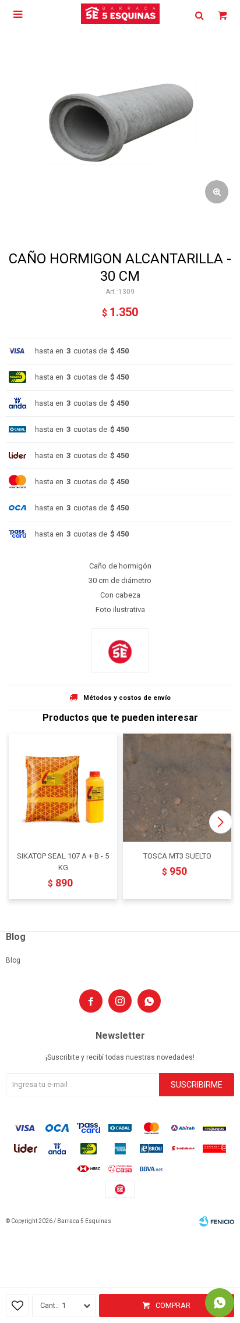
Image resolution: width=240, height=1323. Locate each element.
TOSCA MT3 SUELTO (177, 856)
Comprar (173, 1305)
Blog (13, 960)
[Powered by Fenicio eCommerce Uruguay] (216, 1221)
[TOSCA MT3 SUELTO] (177, 788)
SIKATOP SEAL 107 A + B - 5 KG (63, 862)
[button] (220, 822)
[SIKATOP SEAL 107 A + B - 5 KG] (63, 788)
